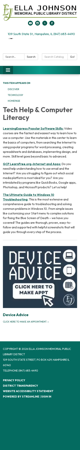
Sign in (46, 396)
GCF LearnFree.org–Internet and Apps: (32, 164)
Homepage (14, 100)
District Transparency (20, 385)
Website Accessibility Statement (28, 391)
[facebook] (52, 24)
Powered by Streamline (21, 396)
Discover (13, 89)
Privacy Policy (14, 380)
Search (31, 57)
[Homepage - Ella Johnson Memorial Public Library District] (40, 12)
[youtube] (30, 24)
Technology (15, 95)
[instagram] (37, 24)
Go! (72, 57)
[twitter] (44, 24)
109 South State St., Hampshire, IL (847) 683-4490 (41, 34)
